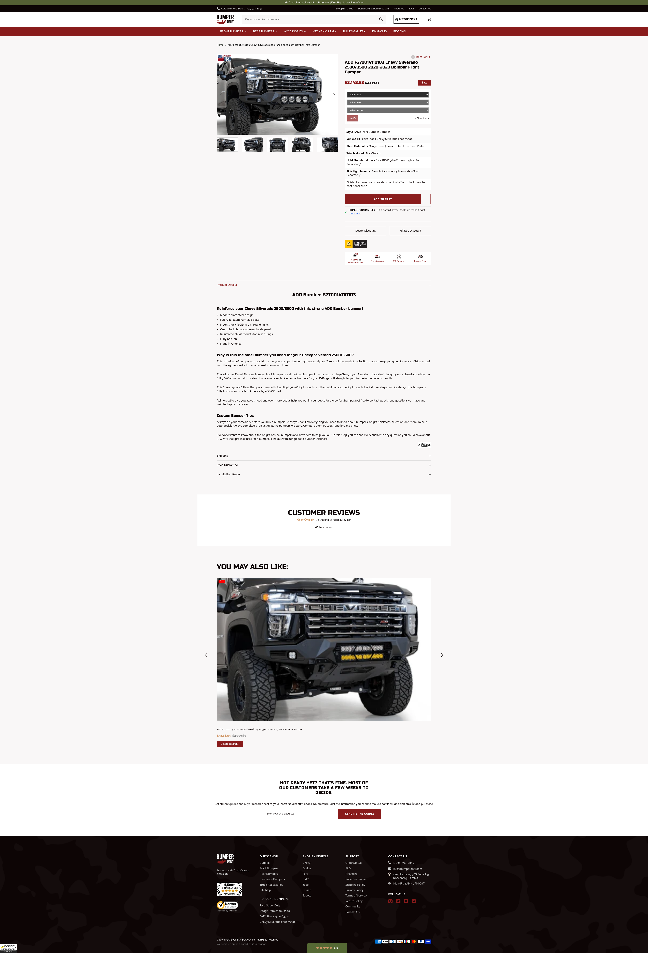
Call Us (354, 260)
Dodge (307, 868)
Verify (353, 118)
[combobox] (313, 19)
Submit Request (355, 262)
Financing (351, 873)
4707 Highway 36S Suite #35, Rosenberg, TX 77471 (411, 876)
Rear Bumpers (269, 873)
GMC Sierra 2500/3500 (274, 916)
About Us (399, 8)
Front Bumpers (269, 868)
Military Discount (410, 230)
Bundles (265, 862)
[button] (8, 948)
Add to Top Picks (229, 743)
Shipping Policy (355, 884)
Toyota (307, 895)
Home (220, 45)
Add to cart (383, 199)
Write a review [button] (324, 527)
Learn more (355, 213)
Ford (305, 873)
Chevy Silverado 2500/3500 (278, 921)
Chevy (306, 862)
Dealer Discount (365, 230)
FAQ (411, 8)
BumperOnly (244, 939)
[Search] (381, 19)
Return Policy (354, 901)
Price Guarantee (355, 879)
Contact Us (425, 8)
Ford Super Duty (270, 905)
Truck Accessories (271, 884)
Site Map (265, 890)
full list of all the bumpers (274, 425)
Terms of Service (356, 895)
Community (352, 906)
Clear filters (422, 118)
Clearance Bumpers (272, 879)
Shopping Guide (344, 8)
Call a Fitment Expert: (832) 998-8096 (241, 8)
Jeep (306, 884)
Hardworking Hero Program (373, 8)
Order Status (353, 862)
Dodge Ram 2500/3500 (275, 911)
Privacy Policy (354, 890)
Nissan (307, 890)
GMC (306, 879)
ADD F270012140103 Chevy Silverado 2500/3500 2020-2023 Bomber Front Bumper (260, 729)
